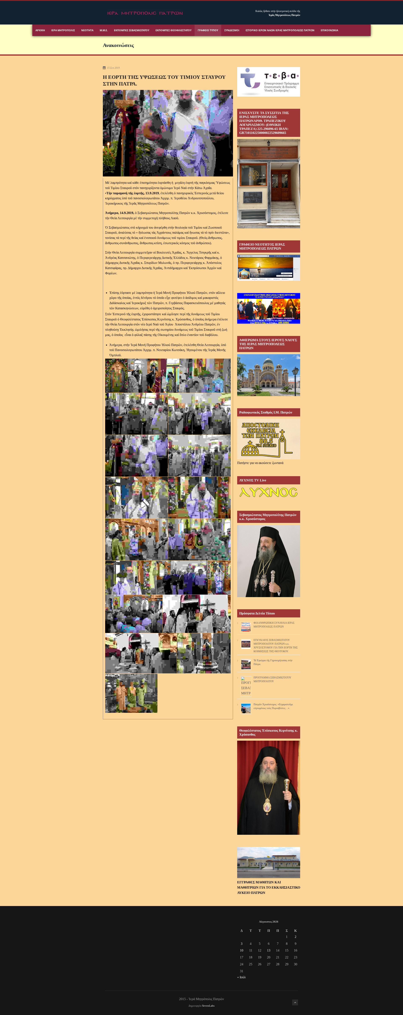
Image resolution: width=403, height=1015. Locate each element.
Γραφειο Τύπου (208, 30)
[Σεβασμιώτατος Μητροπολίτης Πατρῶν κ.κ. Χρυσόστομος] (268, 596)
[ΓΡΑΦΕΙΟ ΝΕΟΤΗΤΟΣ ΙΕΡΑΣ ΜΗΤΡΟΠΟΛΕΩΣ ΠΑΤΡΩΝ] (268, 279)
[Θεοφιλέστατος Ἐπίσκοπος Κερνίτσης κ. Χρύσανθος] (268, 833)
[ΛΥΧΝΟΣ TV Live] (268, 497)
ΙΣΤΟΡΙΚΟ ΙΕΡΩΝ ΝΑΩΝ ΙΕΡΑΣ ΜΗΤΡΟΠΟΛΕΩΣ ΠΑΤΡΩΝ (280, 30)
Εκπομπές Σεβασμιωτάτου (131, 30)
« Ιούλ (241, 977)
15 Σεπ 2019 (113, 67)
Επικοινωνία (329, 30)
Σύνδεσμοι (231, 30)
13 (268, 950)
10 (241, 950)
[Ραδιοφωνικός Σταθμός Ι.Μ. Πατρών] (268, 439)
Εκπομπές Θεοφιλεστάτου (173, 30)
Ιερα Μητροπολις (63, 30)
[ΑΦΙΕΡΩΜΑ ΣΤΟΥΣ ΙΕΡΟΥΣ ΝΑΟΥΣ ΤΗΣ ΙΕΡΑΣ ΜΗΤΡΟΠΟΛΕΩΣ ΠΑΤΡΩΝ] (268, 395)
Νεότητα (87, 30)
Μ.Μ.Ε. (104, 30)
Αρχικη (40, 30)
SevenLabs (208, 1005)
